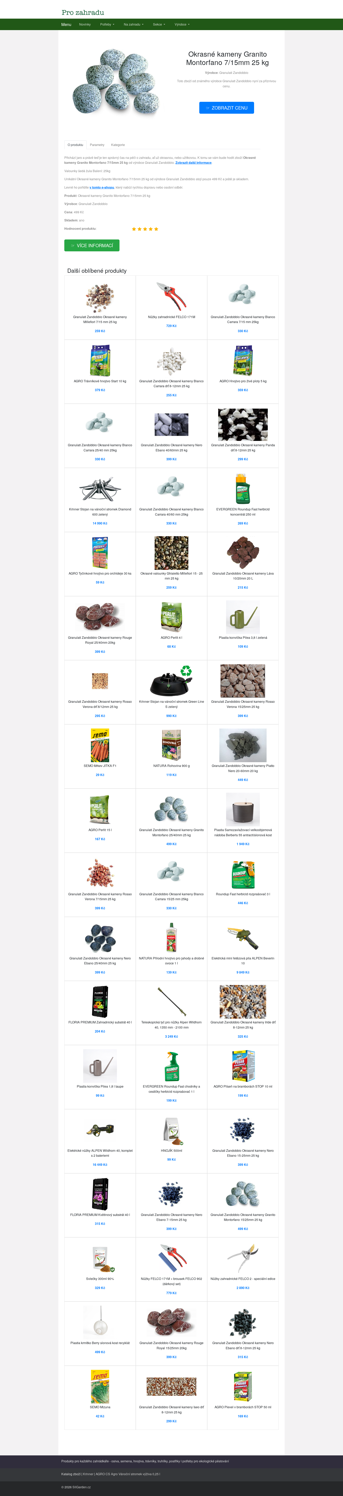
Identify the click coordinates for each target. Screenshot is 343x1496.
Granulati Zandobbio (233, 72)
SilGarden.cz (81, 1487)
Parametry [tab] (97, 144)
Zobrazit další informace (193, 162)
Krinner (88, 1474)
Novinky (85, 24)
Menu (66, 24)
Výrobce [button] (181, 24)
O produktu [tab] (75, 144)
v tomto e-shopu (102, 187)
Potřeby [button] (106, 24)
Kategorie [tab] (118, 144)
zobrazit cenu (230, 107)
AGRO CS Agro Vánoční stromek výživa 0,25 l (128, 1474)
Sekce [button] (158, 24)
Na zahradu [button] (132, 24)
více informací (95, 245)
